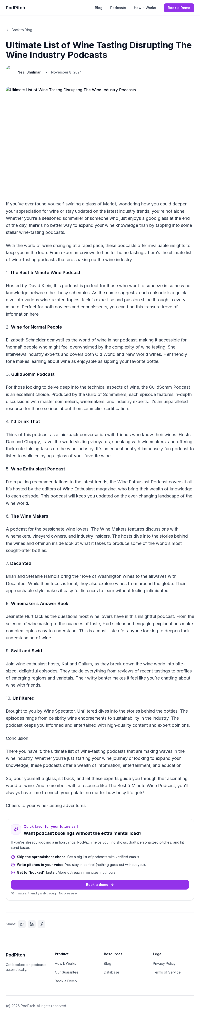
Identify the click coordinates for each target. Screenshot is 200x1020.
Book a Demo (179, 8)
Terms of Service (167, 972)
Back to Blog (22, 30)
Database (111, 972)
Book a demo (97, 884)
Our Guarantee (67, 972)
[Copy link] (41, 924)
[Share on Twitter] (22, 924)
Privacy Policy (164, 963)
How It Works (145, 8)
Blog (98, 8)
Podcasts (118, 8)
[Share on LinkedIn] (32, 924)
